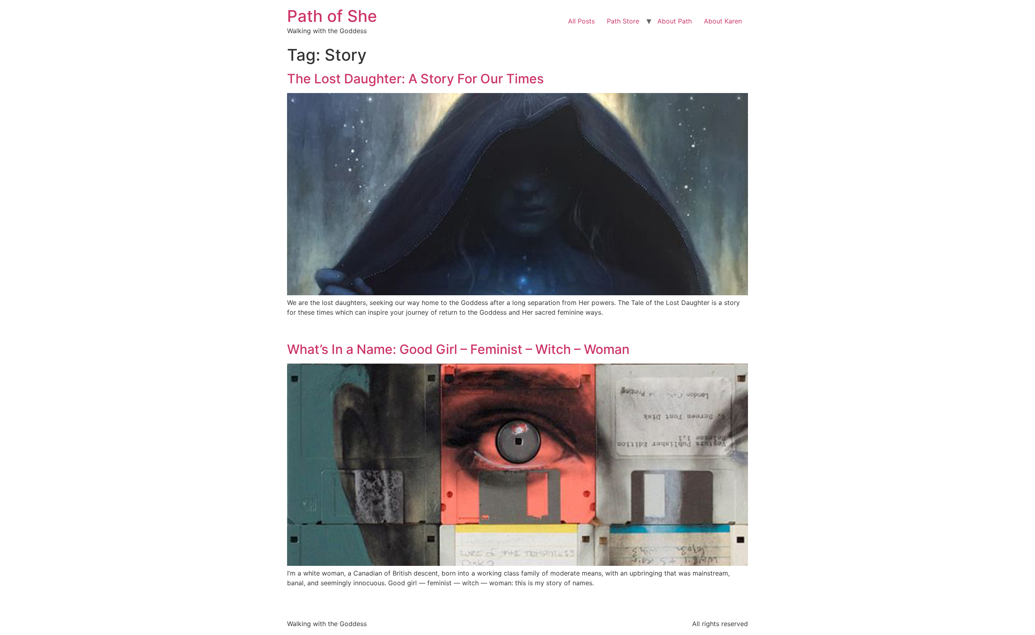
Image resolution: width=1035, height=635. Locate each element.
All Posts (581, 21)
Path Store (623, 21)
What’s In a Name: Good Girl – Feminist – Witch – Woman (458, 349)
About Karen (723, 21)
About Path (674, 21)
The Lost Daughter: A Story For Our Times (415, 79)
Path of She (332, 16)
